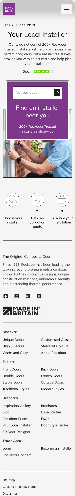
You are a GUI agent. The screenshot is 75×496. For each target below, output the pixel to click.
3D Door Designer (16, 432)
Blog (6, 412)
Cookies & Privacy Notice (20, 487)
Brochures (49, 405)
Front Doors (12, 369)
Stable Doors (13, 382)
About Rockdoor (53, 352)
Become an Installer (56, 448)
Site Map (9, 480)
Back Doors (50, 369)
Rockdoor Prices (15, 419)
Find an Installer (25, 25)
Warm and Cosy (15, 352)
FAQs (45, 419)
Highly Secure (13, 346)
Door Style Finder (54, 425)
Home (6, 25)
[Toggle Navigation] (66, 9)
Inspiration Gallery (17, 405)
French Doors (51, 376)
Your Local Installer (17, 425)
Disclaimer (10, 493)
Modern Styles (52, 389)
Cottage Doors (52, 382)
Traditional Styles (16, 389)
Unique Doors (13, 339)
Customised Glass (55, 339)
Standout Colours (54, 346)
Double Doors (13, 376)
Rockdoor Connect (17, 455)
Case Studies (51, 412)
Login (7, 448)
